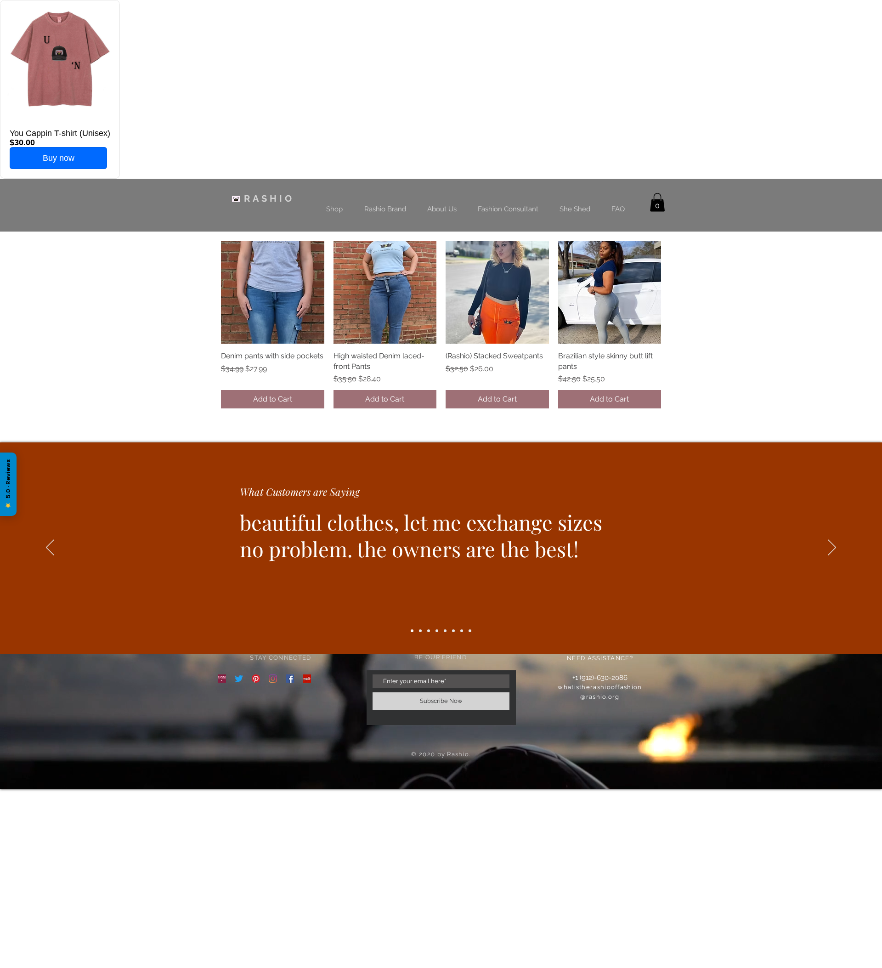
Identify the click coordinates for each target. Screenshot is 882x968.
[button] (657, 202)
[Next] (832, 548)
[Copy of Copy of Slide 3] (453, 630)
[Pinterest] (256, 678)
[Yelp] (307, 678)
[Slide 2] (420, 630)
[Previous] (50, 548)
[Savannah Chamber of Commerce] (222, 678)
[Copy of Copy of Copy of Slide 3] (445, 630)
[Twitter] (239, 678)
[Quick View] (272, 292)
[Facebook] (290, 678)
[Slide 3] (428, 630)
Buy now (58, 158)
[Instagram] (273, 678)
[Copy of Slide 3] (436, 630)
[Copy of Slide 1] (461, 630)
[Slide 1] (412, 630)
